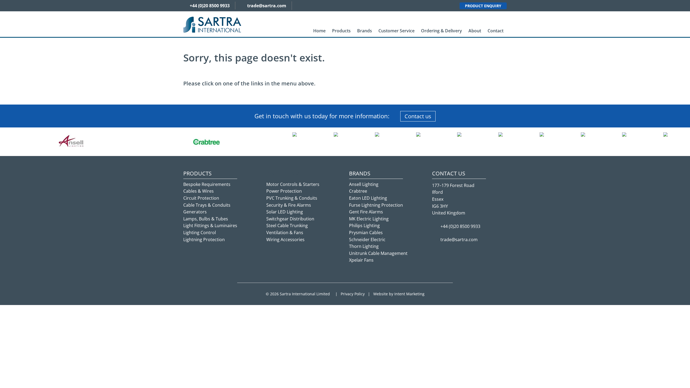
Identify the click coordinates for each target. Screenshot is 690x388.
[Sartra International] (212, 24)
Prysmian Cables (366, 232)
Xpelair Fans (361, 260)
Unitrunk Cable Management (378, 253)
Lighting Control (199, 232)
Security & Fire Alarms (288, 205)
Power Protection (284, 191)
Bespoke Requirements (206, 184)
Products (341, 31)
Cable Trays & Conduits (206, 205)
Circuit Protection (201, 198)
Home (319, 31)
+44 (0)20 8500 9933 (210, 6)
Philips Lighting (364, 225)
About (474, 31)
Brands (364, 31)
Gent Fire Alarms (366, 212)
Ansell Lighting (363, 184)
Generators (195, 212)
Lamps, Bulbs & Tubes (205, 219)
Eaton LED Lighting (368, 198)
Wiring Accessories (285, 239)
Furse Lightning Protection (376, 205)
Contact (495, 31)
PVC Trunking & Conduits (291, 198)
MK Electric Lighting (369, 219)
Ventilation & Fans (284, 232)
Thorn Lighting (364, 246)
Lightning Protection (204, 239)
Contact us (418, 116)
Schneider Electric (367, 239)
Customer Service (396, 31)
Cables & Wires (198, 191)
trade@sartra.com (266, 6)
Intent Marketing (409, 293)
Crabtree (358, 191)
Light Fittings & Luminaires (210, 225)
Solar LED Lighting (284, 212)
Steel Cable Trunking (287, 225)
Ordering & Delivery (441, 31)
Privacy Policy (353, 293)
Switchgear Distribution (290, 219)
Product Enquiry (483, 5)
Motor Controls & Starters (292, 184)
